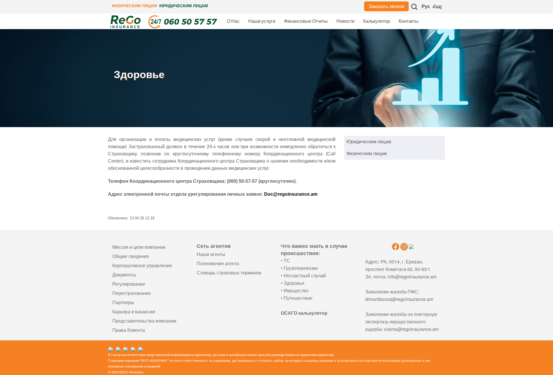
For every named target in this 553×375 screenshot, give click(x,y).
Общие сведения (130, 256)
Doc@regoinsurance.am (290, 194)
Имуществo (296, 290)
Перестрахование (131, 293)
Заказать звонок (386, 6)
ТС (287, 260)
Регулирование (128, 283)
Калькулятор (376, 21)
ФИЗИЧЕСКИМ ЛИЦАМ (134, 5)
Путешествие (298, 298)
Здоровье (294, 283)
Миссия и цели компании (138, 247)
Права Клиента (128, 330)
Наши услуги (261, 21)
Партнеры (123, 302)
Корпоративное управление (142, 265)
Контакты (408, 21)
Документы (124, 274)
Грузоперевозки (301, 268)
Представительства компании (144, 320)
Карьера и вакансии (133, 311)
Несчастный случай (305, 275)
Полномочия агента (218, 263)
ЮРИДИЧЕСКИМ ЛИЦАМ (183, 5)
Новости (345, 21)
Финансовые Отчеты (306, 21)
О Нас (233, 21)
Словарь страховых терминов (229, 272)
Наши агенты (211, 254)
